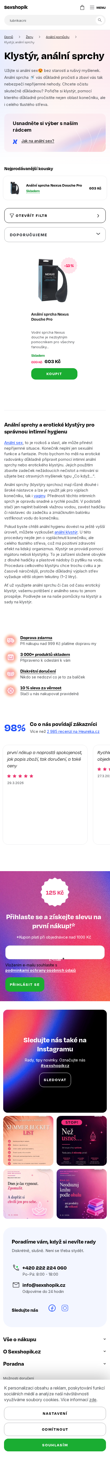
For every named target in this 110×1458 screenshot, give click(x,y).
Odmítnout (53, 1429)
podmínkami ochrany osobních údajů (40, 990)
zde (92, 1399)
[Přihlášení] (67, 7)
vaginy (39, 510)
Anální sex (13, 457)
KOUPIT (52, 388)
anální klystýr (76, 546)
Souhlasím (53, 1445)
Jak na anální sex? (37, 154)
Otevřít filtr (32, 232)
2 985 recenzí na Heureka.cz (73, 752)
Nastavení (53, 1413)
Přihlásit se (25, 1005)
